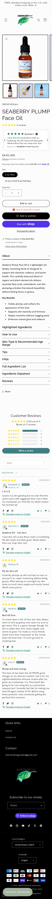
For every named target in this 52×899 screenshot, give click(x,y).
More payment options (26, 231)
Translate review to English (18, 514)
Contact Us (11, 737)
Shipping (5, 159)
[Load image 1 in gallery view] (10, 91)
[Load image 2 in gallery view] (26, 91)
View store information (16, 246)
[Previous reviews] (4, 140)
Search (9, 731)
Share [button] (8, 391)
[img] (9, 480)
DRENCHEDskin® (24, 886)
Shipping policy (35, 893)
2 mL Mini (10, 174)
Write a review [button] (26, 450)
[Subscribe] (41, 805)
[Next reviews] (47, 140)
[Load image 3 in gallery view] (42, 91)
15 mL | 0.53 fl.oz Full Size (18, 181)
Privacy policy (37, 889)
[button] (6, 20)
